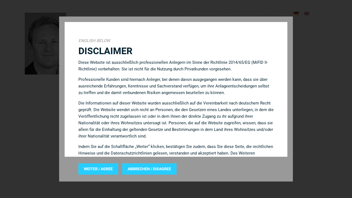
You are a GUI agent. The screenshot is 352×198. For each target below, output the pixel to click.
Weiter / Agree (98, 169)
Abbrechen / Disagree (149, 169)
